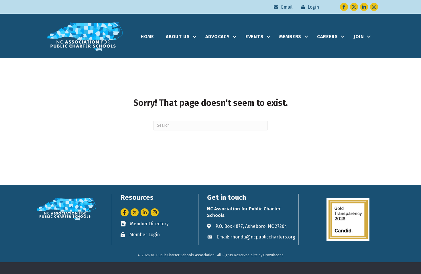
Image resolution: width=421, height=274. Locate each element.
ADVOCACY (217, 36)
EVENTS (254, 36)
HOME (147, 36)
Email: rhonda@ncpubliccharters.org (256, 237)
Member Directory (149, 223)
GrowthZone (273, 255)
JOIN (359, 36)
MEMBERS (290, 36)
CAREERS (327, 36)
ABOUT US (178, 36)
